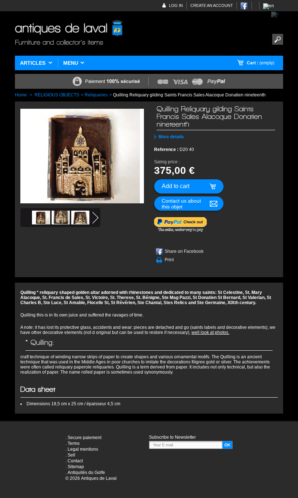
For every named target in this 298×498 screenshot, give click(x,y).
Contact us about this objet (181, 204)
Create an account (211, 5)
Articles (32, 63)
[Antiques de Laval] (68, 34)
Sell (71, 455)
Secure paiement (84, 437)
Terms (74, 443)
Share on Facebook (184, 251)
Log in (176, 5)
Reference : (167, 149)
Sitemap (76, 466)
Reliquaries (96, 94)
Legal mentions (83, 449)
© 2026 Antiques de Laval (91, 478)
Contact (75, 460)
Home (21, 94)
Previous (25, 218)
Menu (70, 63)
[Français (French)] (275, 14)
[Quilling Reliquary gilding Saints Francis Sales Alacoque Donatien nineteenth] (41, 217)
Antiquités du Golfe (86, 472)
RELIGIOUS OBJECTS (57, 94)
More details (171, 136)
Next (95, 218)
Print (169, 259)
